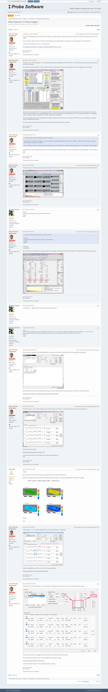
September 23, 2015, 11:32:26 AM (29, 60)
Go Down (10, 29)
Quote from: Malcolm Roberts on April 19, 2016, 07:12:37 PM (38, 234)
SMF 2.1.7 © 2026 (10, 690)
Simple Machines (17, 690)
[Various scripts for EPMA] (9, 481)
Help (88, 690)
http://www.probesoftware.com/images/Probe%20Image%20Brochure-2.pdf (42, 47)
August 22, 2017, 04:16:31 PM (29, 527)
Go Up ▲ (99, 690)
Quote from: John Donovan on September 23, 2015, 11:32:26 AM (39, 138)
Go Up (9, 675)
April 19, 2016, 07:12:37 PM (28, 209)
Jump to (79, 681)
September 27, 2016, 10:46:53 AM (29, 349)
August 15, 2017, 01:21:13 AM (29, 469)
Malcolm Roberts (14, 209)
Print (98, 29)
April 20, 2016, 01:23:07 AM (28, 305)
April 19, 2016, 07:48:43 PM (28, 231)
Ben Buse (12, 469)
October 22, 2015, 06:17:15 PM (29, 134)
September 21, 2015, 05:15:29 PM (31, 34)
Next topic (97, 25)
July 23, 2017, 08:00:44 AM (28, 406)
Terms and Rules (93, 690)
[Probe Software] (9, 52)
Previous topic (89, 25)
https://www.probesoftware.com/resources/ (34, 452)
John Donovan (13, 34)
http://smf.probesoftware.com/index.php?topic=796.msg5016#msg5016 (41, 394)
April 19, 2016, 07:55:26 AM (28, 165)
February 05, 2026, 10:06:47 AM (29, 583)
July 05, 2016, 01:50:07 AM (29, 327)
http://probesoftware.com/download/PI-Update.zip (35, 571)
